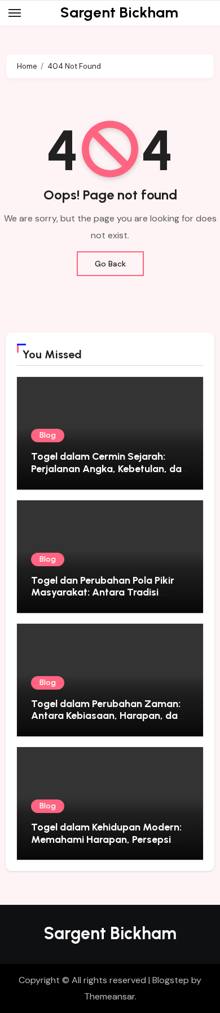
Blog (47, 435)
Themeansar (109, 996)
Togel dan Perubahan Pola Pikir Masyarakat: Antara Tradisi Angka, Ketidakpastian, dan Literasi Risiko (102, 598)
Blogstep (170, 980)
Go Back (110, 264)
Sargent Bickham (119, 12)
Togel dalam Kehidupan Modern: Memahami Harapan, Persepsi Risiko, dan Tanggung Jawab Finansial (106, 845)
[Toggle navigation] (15, 13)
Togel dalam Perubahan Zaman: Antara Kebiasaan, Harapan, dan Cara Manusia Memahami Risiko (107, 715)
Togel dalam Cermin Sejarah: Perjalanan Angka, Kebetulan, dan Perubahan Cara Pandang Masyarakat (109, 474)
